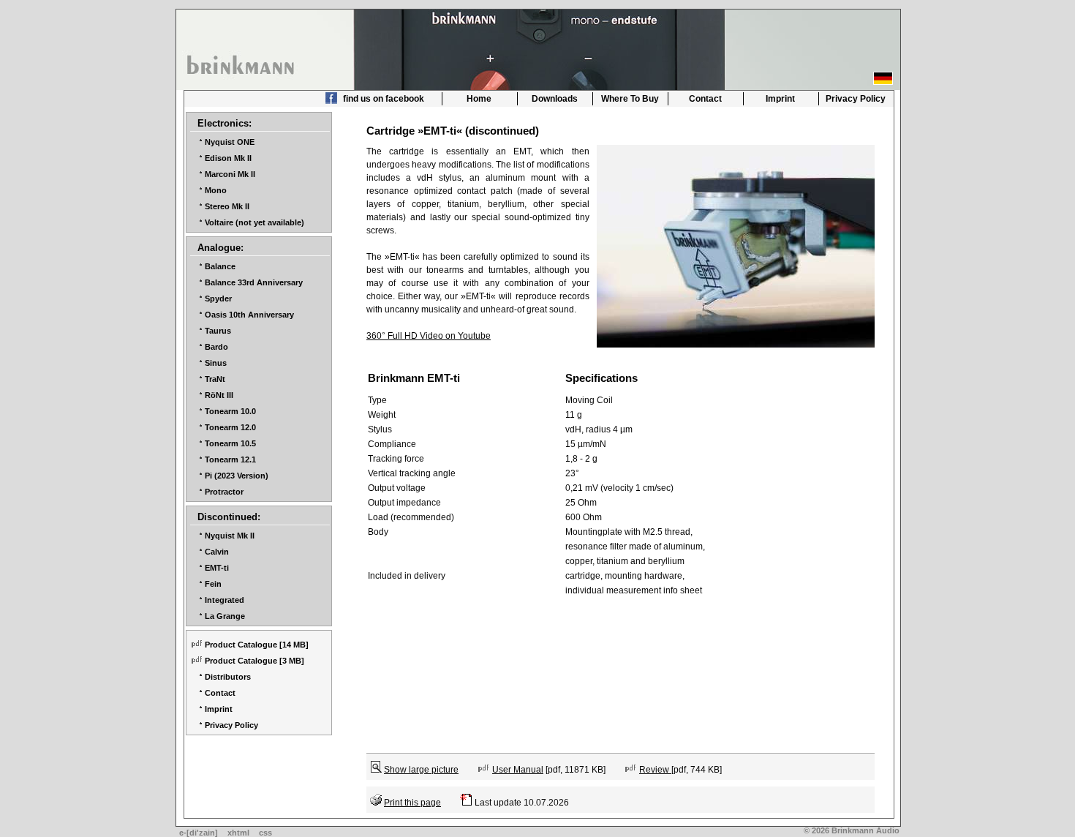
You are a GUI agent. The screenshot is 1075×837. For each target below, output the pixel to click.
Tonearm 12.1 (230, 459)
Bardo (216, 346)
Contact (705, 99)
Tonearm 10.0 (230, 411)
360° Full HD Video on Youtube (428, 336)
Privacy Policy (856, 99)
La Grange (225, 616)
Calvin (217, 551)
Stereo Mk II (227, 206)
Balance (220, 266)
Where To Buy (630, 99)
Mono (216, 190)
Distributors (228, 676)
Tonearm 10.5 (230, 443)
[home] (242, 61)
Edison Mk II (228, 158)
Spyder (218, 298)
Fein (213, 583)
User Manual (517, 770)
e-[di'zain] (198, 832)
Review (655, 770)
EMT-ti (217, 567)
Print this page (412, 802)
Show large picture (421, 770)
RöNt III (219, 395)
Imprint (780, 99)
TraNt (215, 379)
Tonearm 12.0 (230, 427)
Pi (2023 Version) (236, 475)
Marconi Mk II (230, 174)
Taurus (218, 330)
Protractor (224, 491)
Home (479, 99)
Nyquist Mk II (229, 535)
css (265, 832)
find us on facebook (382, 99)
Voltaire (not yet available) (254, 222)
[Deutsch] (883, 78)
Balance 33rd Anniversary (254, 282)
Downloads (555, 99)
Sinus (216, 363)
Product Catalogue (241, 644)
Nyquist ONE (229, 142)
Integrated (224, 600)
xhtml (238, 832)
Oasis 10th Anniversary (249, 314)
